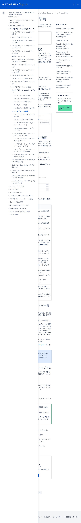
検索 (74, 4)
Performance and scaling (17, 208)
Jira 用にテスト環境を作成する (24, 108)
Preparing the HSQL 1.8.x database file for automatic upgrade (64, 46)
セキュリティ (57, 517)
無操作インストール (18, 56)
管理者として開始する (16, 26)
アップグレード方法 (20, 105)
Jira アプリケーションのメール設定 (21, 199)
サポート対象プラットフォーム (22, 37)
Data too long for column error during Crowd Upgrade (64, 79)
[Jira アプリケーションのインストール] (57, 13)
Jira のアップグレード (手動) (23, 119)
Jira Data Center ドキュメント (19, 205)
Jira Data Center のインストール (22, 75)
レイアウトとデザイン (16, 186)
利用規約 (47, 517)
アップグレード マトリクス (23, 102)
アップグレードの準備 (21, 111)
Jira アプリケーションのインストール (22, 29)
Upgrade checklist (62, 40)
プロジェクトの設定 (16, 192)
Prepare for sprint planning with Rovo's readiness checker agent (64, 54)
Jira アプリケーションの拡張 (21, 87)
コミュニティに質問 (64, 108)
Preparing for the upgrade (65, 29)
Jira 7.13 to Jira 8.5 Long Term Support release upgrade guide (64, 34)
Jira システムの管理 (16, 202)
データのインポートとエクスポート (21, 196)
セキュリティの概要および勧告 (19, 211)
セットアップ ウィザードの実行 (22, 78)
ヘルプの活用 (13, 215)
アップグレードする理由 (22, 95)
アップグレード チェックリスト (24, 98)
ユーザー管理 (13, 189)
